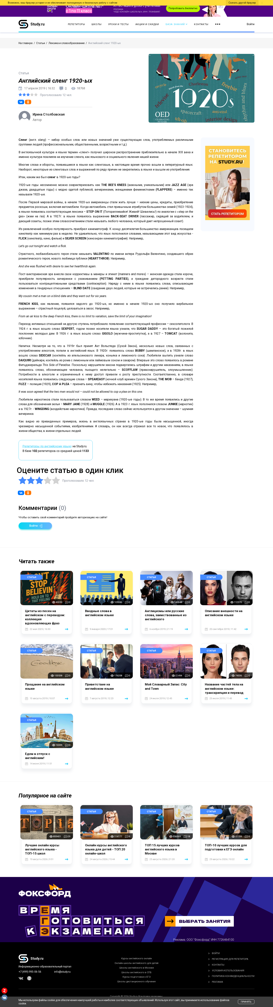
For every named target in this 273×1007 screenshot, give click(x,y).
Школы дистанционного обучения (136, 981)
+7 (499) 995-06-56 (30, 971)
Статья (31, 577)
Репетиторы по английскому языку (47, 446)
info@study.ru (62, 971)
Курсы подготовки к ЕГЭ (137, 976)
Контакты (201, 24)
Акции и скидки (147, 24)
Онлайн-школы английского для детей (136, 963)
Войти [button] (250, 24)
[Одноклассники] (28, 102)
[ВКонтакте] (21, 102)
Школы (97, 24)
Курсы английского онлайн (136, 958)
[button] (35, 525)
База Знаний (175, 24)
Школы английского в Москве (136, 967)
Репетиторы (76, 24)
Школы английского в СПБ (136, 972)
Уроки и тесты (118, 24)
